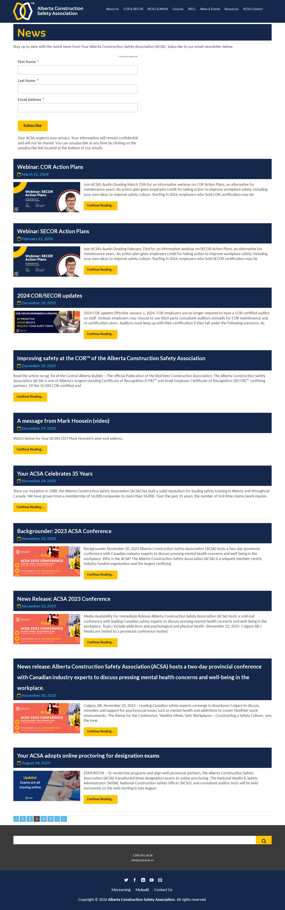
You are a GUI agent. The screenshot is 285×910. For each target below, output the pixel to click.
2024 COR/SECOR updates (49, 295)
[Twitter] (125, 880)
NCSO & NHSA (158, 9)
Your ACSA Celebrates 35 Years (55, 473)
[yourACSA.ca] (47, 11)
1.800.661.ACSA (142, 855)
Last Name (28, 81)
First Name (28, 62)
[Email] (159, 880)
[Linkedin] (142, 880)
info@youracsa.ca (142, 860)
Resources (231, 9)
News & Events (210, 9)
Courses (178, 9)
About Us (112, 9)
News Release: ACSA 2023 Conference (63, 598)
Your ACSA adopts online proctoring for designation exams (88, 755)
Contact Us (163, 890)
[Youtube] (151, 880)
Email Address (31, 100)
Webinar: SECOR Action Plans (53, 231)
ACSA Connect (253, 9)
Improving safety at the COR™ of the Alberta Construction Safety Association (111, 358)
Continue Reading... (100, 205)
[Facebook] (134, 880)
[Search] (264, 840)
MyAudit (142, 890)
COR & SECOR (133, 9)
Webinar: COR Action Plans (50, 167)
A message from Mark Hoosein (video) (63, 420)
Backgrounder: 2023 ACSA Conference (64, 531)
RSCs (191, 9)
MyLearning (121, 890)
